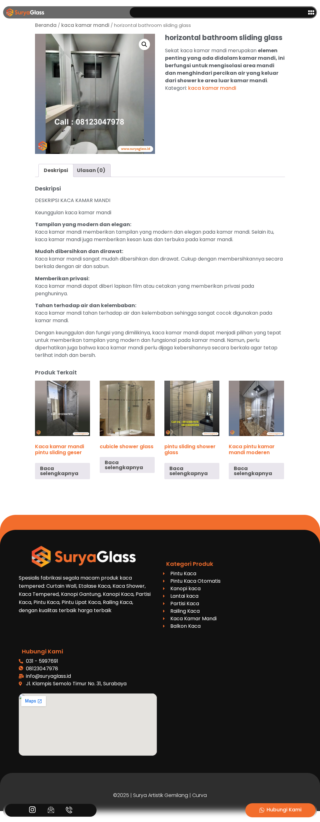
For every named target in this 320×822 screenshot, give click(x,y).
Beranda (46, 25)
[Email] (50, 810)
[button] (311, 12)
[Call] (69, 810)
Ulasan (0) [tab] (91, 170)
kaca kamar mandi (85, 25)
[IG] (32, 810)
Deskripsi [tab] (56, 170)
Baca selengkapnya (59, 471)
